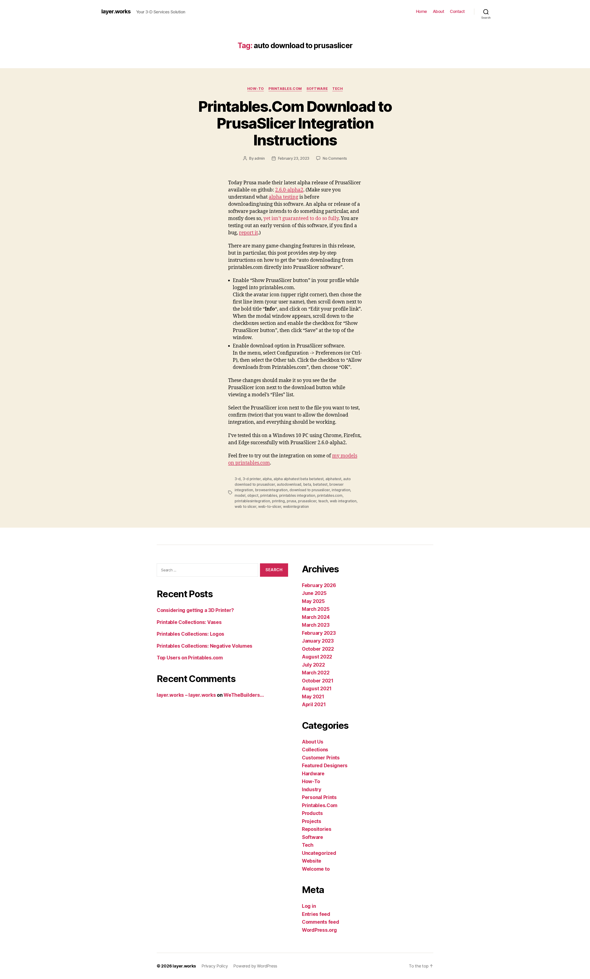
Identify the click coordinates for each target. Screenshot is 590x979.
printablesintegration (252, 501)
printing (278, 501)
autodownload (289, 484)
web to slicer (245, 506)
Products (312, 813)
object (252, 495)
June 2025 (314, 593)
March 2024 (316, 617)
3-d (238, 478)
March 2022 (315, 673)
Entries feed (316, 914)
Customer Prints (321, 758)
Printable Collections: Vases (189, 622)
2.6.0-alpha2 (289, 190)
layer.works (116, 11)
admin (259, 158)
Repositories (316, 829)
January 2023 (318, 641)
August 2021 (317, 688)
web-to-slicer (269, 506)
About (438, 11)
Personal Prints (319, 797)
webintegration (296, 506)
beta (307, 484)
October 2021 (317, 681)
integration (341, 490)
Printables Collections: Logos (190, 634)
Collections (315, 750)
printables (268, 495)
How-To (255, 89)
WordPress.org (319, 930)
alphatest (333, 478)
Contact (457, 11)
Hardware (313, 773)
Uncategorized (319, 853)
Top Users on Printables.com (190, 658)
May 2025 (313, 601)
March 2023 (315, 625)
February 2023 (319, 633)
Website (311, 861)
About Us (312, 742)
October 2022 (318, 649)
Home (421, 11)
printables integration (297, 495)
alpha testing (283, 197)
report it (248, 233)
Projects (311, 821)
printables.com (329, 495)
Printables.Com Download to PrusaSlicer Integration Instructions (295, 123)
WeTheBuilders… (244, 695)
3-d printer (252, 478)
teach (323, 501)
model (240, 495)
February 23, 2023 (293, 158)
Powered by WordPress (255, 966)
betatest (320, 484)
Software (317, 89)
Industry (311, 789)
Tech (337, 89)
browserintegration (271, 490)
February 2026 (319, 585)
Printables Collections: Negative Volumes (204, 646)
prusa (291, 501)
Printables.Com (285, 89)
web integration (343, 501)
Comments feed (320, 922)
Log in (309, 906)
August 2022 (317, 657)
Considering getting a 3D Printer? (195, 610)
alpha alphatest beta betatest (298, 478)
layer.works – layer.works (186, 695)
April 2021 (314, 704)
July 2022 (313, 665)
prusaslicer (307, 501)
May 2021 (313, 697)
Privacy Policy (214, 966)
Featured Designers (325, 765)
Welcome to (316, 869)
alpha (267, 478)
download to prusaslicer (309, 490)
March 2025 (315, 609)
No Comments (335, 158)
